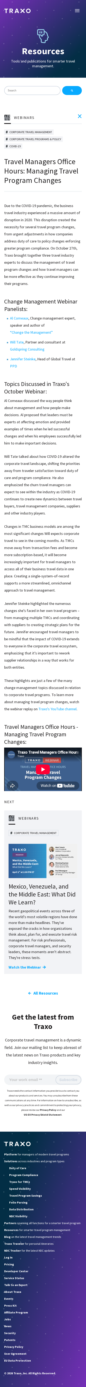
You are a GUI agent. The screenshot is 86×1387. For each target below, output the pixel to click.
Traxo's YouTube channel (57, 709)
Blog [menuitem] (32, 1237)
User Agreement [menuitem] (15, 1354)
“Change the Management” (31, 332)
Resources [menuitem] (37, 1230)
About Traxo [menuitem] (12, 1292)
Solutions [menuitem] (34, 1161)
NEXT (9, 801)
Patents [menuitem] (9, 1340)
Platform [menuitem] (36, 1154)
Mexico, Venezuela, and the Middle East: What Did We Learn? (42, 894)
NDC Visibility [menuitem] (18, 1216)
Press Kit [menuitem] (10, 1305)
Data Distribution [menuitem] (21, 1209)
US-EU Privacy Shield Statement (43, 1114)
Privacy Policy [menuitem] (13, 1347)
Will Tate (17, 342)
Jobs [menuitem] (7, 1319)
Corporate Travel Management (30, 132)
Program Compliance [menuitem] (23, 1175)
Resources (43, 51)
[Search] (72, 90)
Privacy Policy (48, 1109)
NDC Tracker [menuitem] (29, 1250)
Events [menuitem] (8, 1299)
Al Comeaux (19, 318)
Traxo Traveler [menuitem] (29, 1244)
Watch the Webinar (25, 967)
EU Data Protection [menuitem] (17, 1360)
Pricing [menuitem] (9, 1264)
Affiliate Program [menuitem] (16, 1312)
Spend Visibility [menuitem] (20, 1189)
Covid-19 (15, 146)
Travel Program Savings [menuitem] (25, 1195)
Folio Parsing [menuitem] (18, 1202)
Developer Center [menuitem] (16, 1271)
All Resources (45, 993)
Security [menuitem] (10, 1333)
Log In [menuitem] (8, 1257)
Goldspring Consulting (27, 349)
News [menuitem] (7, 1326)
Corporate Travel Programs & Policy (35, 139)
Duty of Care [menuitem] (17, 1168)
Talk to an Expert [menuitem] (16, 1285)
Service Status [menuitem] (14, 1278)
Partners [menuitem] (42, 1223)
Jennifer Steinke (22, 359)
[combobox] (32, 90)
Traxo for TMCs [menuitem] (19, 1182)
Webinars (24, 117)
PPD (13, 366)
